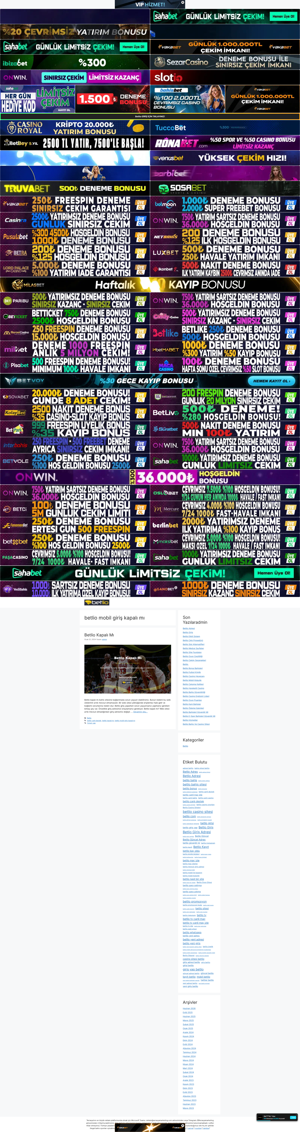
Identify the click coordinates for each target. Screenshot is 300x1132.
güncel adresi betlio (191, 973)
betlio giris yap (190, 827)
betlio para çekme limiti (190, 895)
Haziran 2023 (189, 1104)
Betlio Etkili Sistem (191, 636)
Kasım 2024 (188, 1036)
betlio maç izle (191, 860)
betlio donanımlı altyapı (204, 817)
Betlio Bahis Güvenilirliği (194, 692)
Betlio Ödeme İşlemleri (193, 708)
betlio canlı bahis (190, 798)
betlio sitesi (202, 908)
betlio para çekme (192, 891)
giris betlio (205, 962)
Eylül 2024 (188, 1044)
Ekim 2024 (188, 1040)
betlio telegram (189, 915)
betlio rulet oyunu (208, 905)
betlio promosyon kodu (192, 905)
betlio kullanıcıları (188, 857)
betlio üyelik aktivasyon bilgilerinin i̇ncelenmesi (197, 949)
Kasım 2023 (188, 1084)
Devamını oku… (140, 712)
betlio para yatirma (192, 885)
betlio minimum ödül (189, 870)
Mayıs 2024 (188, 1060)
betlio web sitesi (190, 929)
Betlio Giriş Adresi (197, 832)
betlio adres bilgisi (204, 772)
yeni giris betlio (190, 986)
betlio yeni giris (191, 943)
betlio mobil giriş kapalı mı (125, 721)
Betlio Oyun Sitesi (204, 882)
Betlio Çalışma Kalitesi (193, 684)
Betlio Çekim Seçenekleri (194, 660)
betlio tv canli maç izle (196, 922)
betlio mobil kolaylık (191, 876)
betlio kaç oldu (191, 850)
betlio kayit (187, 847)
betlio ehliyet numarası (189, 820)
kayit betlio (189, 976)
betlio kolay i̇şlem (206, 854)
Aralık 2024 (188, 1032)
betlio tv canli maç (194, 918)
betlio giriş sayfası (188, 836)
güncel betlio (207, 973)
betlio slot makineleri (189, 912)
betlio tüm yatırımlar (200, 926)
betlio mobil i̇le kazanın (192, 873)
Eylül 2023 (188, 1092)
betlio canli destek (206, 792)
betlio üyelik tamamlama (190, 953)
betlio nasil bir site (193, 879)
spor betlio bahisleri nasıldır (191, 980)
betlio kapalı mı (108, 721)
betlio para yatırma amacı (190, 889)
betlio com (189, 816)
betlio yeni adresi (193, 939)
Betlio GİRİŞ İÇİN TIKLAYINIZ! (150, 116)
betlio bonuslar (202, 789)
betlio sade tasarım (188, 909)
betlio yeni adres (191, 935)
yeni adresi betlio (190, 983)
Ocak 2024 (188, 1076)
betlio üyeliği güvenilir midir (206, 953)
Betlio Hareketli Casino (193, 688)
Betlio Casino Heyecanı (193, 676)
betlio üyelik (208, 946)
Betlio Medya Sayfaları (193, 648)
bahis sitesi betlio (202, 768)
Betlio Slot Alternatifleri (193, 644)
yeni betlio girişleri (204, 983)
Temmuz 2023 (189, 1100)
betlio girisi (207, 823)
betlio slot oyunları (201, 912)
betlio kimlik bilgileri (191, 854)
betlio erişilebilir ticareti (204, 820)
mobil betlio (203, 976)
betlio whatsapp (192, 932)
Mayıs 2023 (188, 1108)
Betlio (89, 718)
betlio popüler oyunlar (189, 898)
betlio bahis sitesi (195, 784)
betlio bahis (190, 780)
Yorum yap (91, 723)
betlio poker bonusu (204, 895)
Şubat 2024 (188, 1072)
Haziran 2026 (189, 1008)
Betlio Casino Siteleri (192, 807)
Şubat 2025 (188, 1024)
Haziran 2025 (189, 1016)
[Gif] (150, 284)
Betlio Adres (190, 771)
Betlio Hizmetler (190, 720)
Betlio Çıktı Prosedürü (193, 640)
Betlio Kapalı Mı (99, 634)
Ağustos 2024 (189, 1048)
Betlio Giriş (188, 632)
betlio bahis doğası (204, 781)
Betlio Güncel (202, 836)
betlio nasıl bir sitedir (189, 882)
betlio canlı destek (94, 721)
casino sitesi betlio (193, 958)
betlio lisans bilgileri (201, 857)
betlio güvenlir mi (191, 843)
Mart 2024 (188, 1068)
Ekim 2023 (188, 1088)
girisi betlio (188, 965)
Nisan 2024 (188, 1064)
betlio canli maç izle (192, 795)
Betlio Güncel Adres (194, 839)
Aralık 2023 (188, 1080)
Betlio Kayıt (201, 847)
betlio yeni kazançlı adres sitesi (192, 947)
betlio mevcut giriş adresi (193, 867)
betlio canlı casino (206, 798)
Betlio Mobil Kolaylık (192, 680)
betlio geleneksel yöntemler (191, 823)
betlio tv (201, 915)
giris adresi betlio (191, 962)
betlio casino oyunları (206, 804)
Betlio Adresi (189, 628)
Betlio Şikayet (189, 955)
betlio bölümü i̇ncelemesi (190, 792)
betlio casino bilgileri (189, 805)
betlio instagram (208, 843)
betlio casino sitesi (198, 812)
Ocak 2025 (188, 1028)
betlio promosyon (195, 901)
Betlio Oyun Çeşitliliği (192, 656)
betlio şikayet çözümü (202, 955)
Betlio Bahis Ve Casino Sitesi (196, 724)
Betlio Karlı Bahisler (192, 704)
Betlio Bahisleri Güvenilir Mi (195, 712)
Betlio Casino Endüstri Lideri (196, 696)
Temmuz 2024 (189, 1052)
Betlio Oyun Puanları (192, 700)
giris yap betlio (193, 969)
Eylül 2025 (188, 1012)
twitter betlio (207, 980)
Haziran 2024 (189, 1056)
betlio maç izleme (190, 864)
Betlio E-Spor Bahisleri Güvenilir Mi (199, 716)
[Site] (75, 204)
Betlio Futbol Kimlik (192, 672)
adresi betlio (188, 768)
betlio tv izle (188, 926)
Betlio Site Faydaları (192, 652)
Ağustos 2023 (189, 1096)
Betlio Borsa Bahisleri (193, 668)
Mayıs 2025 (188, 1020)
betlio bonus (190, 788)
